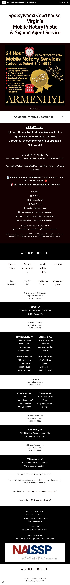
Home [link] (61, 2)
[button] (68, 2)
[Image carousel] (35, 77)
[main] (35, 24)
